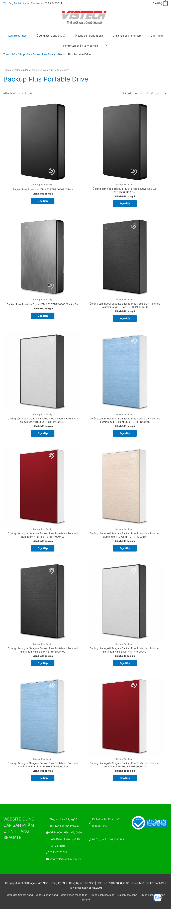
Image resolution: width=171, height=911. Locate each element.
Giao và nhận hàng (47, 894)
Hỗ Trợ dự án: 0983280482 (108, 839)
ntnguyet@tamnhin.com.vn (65, 859)
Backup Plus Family (26, 70)
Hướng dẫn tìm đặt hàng (19, 894)
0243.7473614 (58, 852)
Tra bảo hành (21, 3)
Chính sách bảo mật (102, 894)
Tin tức (7, 3)
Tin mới (86, 899)
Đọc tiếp (43, 201)
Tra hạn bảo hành (127, 894)
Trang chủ (8, 70)
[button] (106, 45)
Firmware (36, 3)
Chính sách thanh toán (74, 894)
